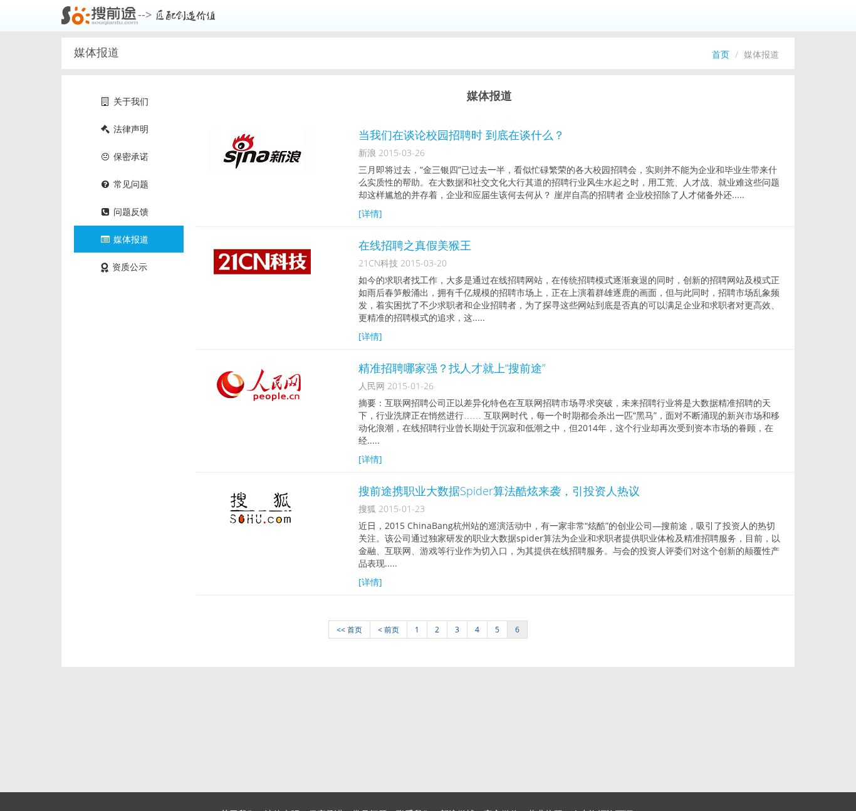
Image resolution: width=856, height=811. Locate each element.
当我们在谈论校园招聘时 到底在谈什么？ (461, 134)
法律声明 (130, 129)
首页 (720, 54)
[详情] (370, 213)
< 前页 (388, 629)
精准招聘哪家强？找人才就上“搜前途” (451, 367)
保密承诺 (130, 156)
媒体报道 (130, 239)
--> (145, 14)
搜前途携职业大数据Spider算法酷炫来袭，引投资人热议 (499, 490)
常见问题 (130, 184)
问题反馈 (130, 211)
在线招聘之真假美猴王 (414, 245)
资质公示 (129, 267)
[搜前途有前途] (186, 13)
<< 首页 (349, 629)
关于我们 (130, 101)
